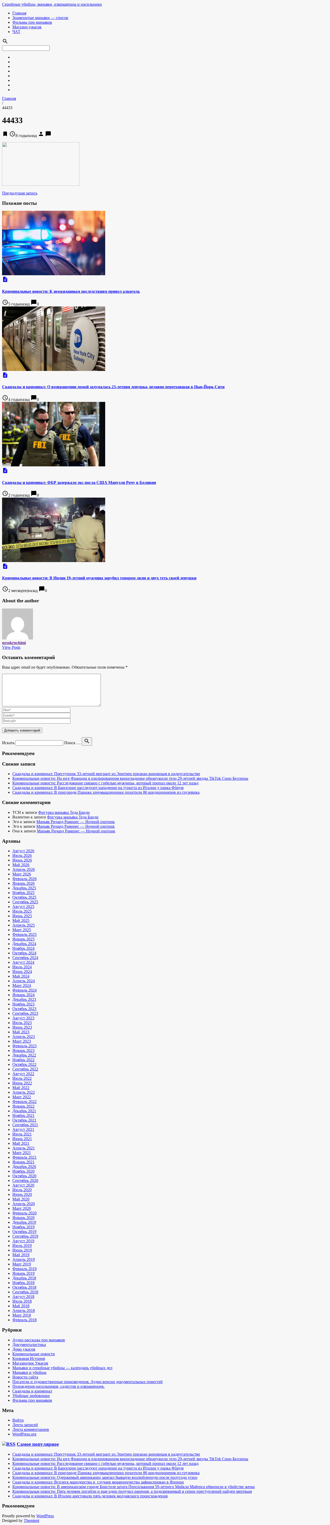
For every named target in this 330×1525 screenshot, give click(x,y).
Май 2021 (20, 1143)
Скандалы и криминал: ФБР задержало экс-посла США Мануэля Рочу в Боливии (79, 482)
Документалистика (29, 1344)
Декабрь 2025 (24, 888)
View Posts (11, 647)
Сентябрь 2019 (25, 1236)
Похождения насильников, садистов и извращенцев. (58, 1386)
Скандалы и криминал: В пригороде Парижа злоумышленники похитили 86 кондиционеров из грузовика (106, 792)
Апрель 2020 (23, 1204)
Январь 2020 (23, 1217)
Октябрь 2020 (24, 1176)
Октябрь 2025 (24, 897)
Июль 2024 (22, 967)
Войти (18, 1420)
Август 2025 (23, 906)
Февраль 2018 (24, 1320)
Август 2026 (23, 851)
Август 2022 (23, 1074)
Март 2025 (21, 930)
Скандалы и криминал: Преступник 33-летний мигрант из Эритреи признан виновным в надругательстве (106, 774)
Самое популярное (38, 1444)
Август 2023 (23, 1018)
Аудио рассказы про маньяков (38, 1340)
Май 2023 (20, 1032)
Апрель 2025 (23, 925)
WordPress (45, 1516)
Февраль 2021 (24, 1157)
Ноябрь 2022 (23, 1060)
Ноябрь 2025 (23, 892)
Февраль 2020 (24, 1213)
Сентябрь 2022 (25, 1069)
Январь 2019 (23, 1273)
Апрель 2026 (23, 869)
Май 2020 (20, 1199)
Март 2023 (21, 1041)
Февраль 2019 (24, 1269)
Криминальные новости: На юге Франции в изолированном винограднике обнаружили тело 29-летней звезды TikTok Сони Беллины (130, 778)
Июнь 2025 (22, 916)
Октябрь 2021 (24, 1120)
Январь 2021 (23, 1162)
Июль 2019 (22, 1245)
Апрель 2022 (23, 1092)
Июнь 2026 (22, 860)
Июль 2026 (22, 855)
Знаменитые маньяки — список (40, 17)
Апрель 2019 (23, 1259)
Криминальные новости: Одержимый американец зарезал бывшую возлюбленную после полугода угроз (104, 1477)
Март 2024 (21, 985)
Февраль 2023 (24, 1046)
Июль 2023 (22, 1022)
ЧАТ (16, 31)
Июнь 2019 (22, 1250)
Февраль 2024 (24, 990)
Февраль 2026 (24, 879)
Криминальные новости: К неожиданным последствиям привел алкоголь (71, 291)
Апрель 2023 (23, 1036)
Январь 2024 (23, 995)
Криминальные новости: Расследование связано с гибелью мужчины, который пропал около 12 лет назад (105, 783)
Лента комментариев (30, 1429)
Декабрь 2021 (24, 1111)
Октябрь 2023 (24, 1009)
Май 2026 (20, 865)
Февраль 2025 (24, 934)
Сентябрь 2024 (25, 957)
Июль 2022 (22, 1078)
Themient (31, 1520)
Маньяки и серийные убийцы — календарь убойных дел (62, 1368)
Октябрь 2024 (24, 953)
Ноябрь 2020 (23, 1171)
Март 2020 (21, 1208)
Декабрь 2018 (24, 1278)
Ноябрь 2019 (23, 1227)
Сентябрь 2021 (25, 1125)
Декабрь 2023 (24, 999)
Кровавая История (28, 1358)
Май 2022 (20, 1087)
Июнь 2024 (22, 971)
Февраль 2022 (24, 1101)
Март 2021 (21, 1152)
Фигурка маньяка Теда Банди (64, 812)
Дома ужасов (23, 1349)
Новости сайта (25, 1377)
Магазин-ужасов (27, 27)
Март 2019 (21, 1264)
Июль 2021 (22, 1134)
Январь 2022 (23, 1106)
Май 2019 (20, 1255)
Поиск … (72, 743)
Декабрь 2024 (24, 944)
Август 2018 (23, 1296)
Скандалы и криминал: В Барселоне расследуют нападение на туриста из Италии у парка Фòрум (98, 787)
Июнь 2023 (22, 1027)
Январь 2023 (23, 1050)
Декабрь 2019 (24, 1222)
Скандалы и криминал (32, 1391)
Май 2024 (20, 976)
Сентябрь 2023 (25, 1013)
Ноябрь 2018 (23, 1282)
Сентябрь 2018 (25, 1292)
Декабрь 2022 (24, 1055)
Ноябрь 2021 (23, 1115)
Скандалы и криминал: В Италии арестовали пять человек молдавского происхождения (90, 1496)
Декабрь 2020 (24, 1166)
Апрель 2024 (23, 981)
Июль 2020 (22, 1190)
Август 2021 (23, 1129)
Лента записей (25, 1425)
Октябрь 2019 (24, 1231)
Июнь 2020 (22, 1194)
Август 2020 (23, 1185)
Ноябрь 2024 (23, 948)
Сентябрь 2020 (25, 1180)
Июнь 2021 (22, 1139)
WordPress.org (24, 1434)
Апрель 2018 (23, 1310)
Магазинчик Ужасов (30, 1363)
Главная (19, 13)
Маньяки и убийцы (29, 1372)
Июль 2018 (22, 1301)
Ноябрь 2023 (23, 1004)
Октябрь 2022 (24, 1064)
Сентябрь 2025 (25, 902)
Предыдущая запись (19, 193)
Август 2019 (23, 1241)
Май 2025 (20, 920)
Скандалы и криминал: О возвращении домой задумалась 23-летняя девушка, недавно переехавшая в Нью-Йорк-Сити (113, 387)
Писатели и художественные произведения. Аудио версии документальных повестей (87, 1382)
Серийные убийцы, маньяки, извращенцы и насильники (52, 4)
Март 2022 (21, 1097)
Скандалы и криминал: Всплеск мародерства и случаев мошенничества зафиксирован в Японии (98, 1482)
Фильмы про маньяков (32, 22)
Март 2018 (21, 1315)
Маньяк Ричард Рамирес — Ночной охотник (75, 822)
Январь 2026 (23, 883)
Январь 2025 (23, 939)
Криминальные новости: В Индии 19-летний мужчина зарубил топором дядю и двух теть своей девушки (99, 578)
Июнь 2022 (22, 1083)
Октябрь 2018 (24, 1287)
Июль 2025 (22, 911)
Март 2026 (21, 874)
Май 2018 (20, 1306)
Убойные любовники (31, 1395)
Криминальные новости (33, 1354)
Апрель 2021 (23, 1148)
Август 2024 (23, 962)
